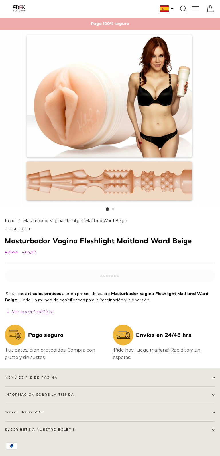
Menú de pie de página (31, 377)
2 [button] (113, 209)
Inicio (11, 220)
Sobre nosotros (24, 412)
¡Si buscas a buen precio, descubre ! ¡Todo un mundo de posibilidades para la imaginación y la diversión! (107, 303)
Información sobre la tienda (39, 395)
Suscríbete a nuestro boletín (40, 430)
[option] (110, 24)
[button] (166, 8)
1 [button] (107, 209)
